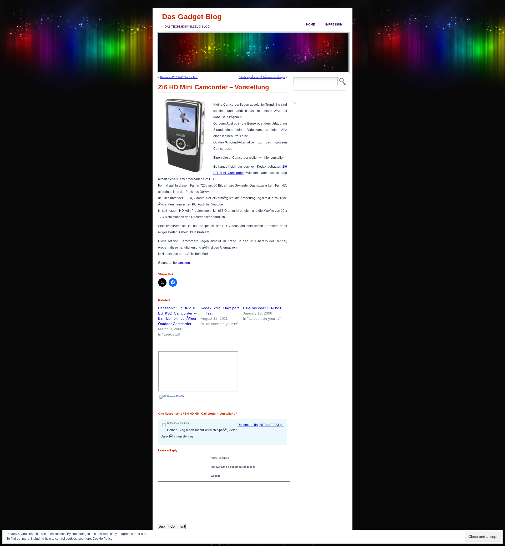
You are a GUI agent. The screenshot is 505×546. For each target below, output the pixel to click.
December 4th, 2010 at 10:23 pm (261, 425)
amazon (184, 263)
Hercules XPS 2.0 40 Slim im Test (179, 77)
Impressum (333, 24)
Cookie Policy (102, 538)
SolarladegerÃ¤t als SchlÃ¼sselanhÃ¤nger (262, 77)
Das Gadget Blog (192, 16)
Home (310, 24)
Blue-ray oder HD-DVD (262, 308)
